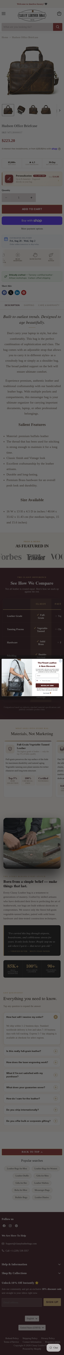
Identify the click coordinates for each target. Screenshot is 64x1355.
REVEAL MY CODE (47, 685)
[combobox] (38, 681)
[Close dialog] (60, 660)
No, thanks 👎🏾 (47, 693)
